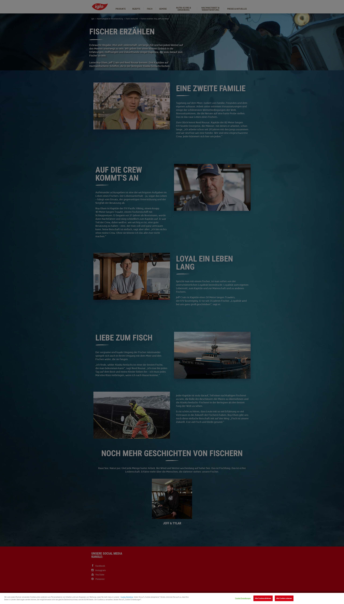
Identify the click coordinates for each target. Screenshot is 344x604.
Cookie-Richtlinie (127, 597)
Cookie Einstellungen (243, 598)
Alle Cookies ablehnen (263, 598)
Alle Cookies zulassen (284, 598)
